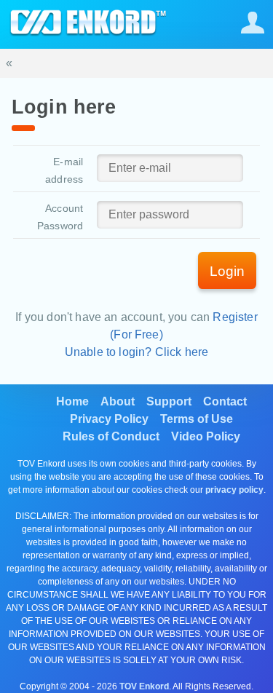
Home (72, 401)
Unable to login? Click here (136, 352)
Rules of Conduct (111, 436)
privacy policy (234, 490)
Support (168, 401)
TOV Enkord (144, 686)
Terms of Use (196, 419)
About (117, 401)
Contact (225, 401)
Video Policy (205, 436)
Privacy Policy (109, 419)
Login (227, 271)
